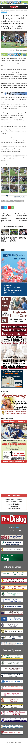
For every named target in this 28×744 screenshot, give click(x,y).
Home (2, 10)
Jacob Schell (10, 201)
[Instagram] (11, 530)
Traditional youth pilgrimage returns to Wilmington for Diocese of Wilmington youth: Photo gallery (7, 217)
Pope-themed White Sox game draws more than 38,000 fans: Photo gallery (23, 237)
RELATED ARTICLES (8, 226)
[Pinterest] (9, 207)
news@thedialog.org (16, 527)
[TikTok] (14, 530)
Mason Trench (21, 201)
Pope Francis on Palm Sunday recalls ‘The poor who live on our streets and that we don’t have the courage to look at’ (21, 217)
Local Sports (6, 10)
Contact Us (19, 740)
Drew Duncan (4, 201)
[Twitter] (5, 207)
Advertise (13, 740)
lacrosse (15, 201)
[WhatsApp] (12, 207)
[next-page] (15, 245)
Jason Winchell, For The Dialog (8, 28)
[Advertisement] (14, 478)
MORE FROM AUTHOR (19, 226)
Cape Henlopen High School (18, 200)
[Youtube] (20, 530)
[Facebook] (2, 207)
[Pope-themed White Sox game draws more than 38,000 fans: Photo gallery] (23, 232)
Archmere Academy (8, 200)
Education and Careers (5, 234)
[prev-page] (13, 245)
